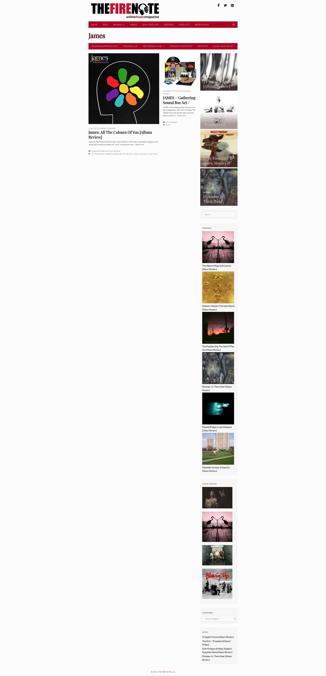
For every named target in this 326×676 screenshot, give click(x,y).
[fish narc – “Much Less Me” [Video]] (217, 563)
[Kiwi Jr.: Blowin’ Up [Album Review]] (217, 597)
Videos (133, 24)
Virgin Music (152, 154)
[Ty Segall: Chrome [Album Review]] (219, 88)
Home (94, 24)
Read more (139, 144)
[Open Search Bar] (233, 24)
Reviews (117, 24)
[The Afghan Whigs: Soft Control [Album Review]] (217, 540)
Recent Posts (202, 24)
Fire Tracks (202, 46)
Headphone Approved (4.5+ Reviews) (119, 154)
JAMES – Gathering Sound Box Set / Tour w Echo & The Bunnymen (179, 105)
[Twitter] (225, 5)
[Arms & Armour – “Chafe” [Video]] (217, 506)
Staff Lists (184, 24)
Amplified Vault (130, 46)
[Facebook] (218, 5)
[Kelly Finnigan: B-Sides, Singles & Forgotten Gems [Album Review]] (219, 165)
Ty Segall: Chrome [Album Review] (218, 637)
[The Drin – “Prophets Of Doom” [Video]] (219, 127)
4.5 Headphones (97, 154)
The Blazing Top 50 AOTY (181, 46)
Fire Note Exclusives (152, 46)
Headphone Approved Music (104, 46)
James (136, 154)
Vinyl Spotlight (150, 24)
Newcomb (143, 154)
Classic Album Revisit (223, 46)
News (105, 24)
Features (169, 24)
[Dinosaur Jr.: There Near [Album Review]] (219, 204)
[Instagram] (232, 5)
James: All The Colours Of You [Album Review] (120, 135)
